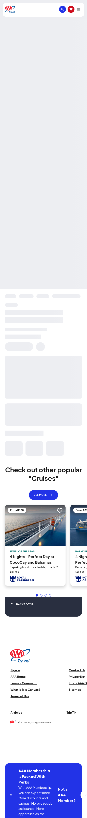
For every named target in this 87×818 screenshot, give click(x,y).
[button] (37, 595)
